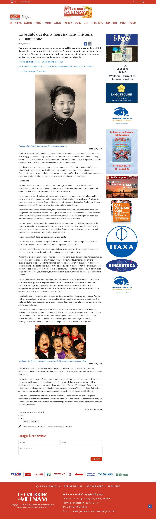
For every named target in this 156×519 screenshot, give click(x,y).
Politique (18, 22)
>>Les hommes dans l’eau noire (32, 71)
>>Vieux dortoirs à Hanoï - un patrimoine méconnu (40, 62)
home (11, 22)
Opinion (123, 22)
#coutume (41, 427)
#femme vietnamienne (55, 427)
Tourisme (47, 22)
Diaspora (132, 22)
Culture (57, 22)
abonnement (94, 486)
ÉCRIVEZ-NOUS (73, 486)
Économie (28, 22)
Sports (78, 22)
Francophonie (111, 22)
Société (38, 22)
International (97, 22)
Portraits (68, 22)
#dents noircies (29, 427)
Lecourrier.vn (78, 11)
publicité (114, 486)
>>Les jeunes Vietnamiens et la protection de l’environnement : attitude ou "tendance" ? (56, 66)
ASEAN (86, 22)
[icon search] (143, 2)
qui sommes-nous (48, 486)
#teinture (69, 427)
